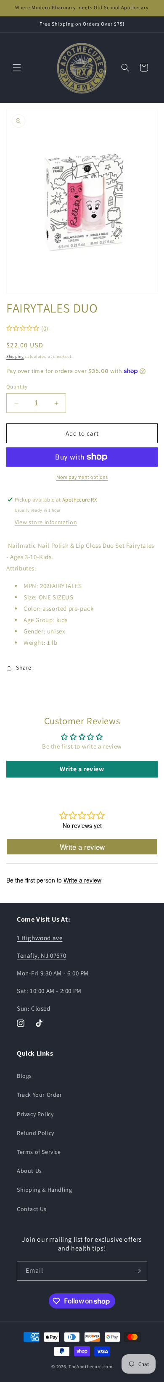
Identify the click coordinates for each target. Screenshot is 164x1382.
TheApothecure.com (91, 1366)
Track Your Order (39, 1094)
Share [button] (24, 667)
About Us (29, 1170)
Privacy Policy (35, 1114)
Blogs (24, 1076)
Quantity (16, 386)
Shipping (15, 356)
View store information (46, 522)
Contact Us (32, 1209)
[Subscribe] (137, 1271)
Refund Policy (35, 1133)
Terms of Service (39, 1152)
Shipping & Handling (44, 1189)
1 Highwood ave (39, 938)
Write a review (82, 769)
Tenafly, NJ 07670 (41, 955)
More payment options (82, 477)
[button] (17, 67)
